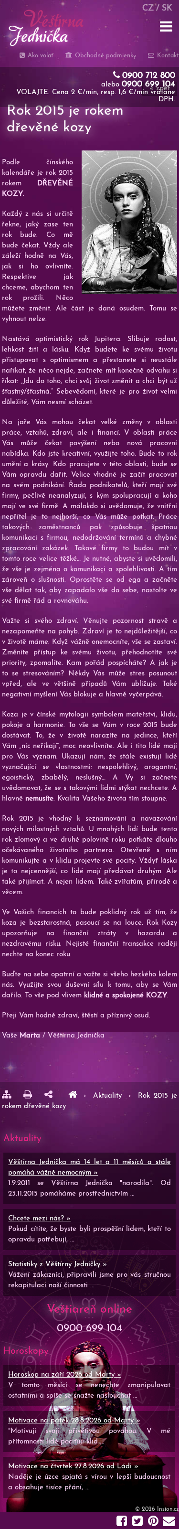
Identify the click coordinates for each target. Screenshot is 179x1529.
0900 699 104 (148, 84)
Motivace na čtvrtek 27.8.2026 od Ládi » (73, 1466)
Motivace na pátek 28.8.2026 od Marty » (74, 1420)
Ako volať (39, 56)
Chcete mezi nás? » (39, 1218)
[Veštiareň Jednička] (72, 1096)
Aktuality (109, 1096)
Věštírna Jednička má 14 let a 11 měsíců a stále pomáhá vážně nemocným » (89, 1167)
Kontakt (167, 56)
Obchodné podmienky (104, 56)
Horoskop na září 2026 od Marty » (64, 1375)
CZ (148, 8)
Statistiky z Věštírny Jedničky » (57, 1264)
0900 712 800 (148, 76)
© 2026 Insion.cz (157, 1509)
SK (167, 8)
